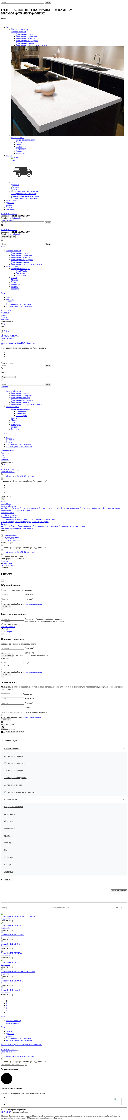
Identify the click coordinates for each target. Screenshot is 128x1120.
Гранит (19, 142)
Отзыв (26, 663)
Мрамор (19, 144)
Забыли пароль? (8, 627)
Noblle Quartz (21, 275)
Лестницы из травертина (26, 36)
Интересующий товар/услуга (37, 712)
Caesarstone (21, 273)
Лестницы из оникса (25, 43)
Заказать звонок (7, 220)
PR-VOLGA (6, 1112)
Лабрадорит (21, 149)
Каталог (9, 27)
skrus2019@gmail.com (26, 343)
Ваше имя (29, 594)
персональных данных (32, 604)
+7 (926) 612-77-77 (9, 214)
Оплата (14, 189)
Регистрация (6, 631)
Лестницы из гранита (25, 34)
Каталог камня (12, 200)
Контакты (10, 209)
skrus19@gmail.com (15, 218)
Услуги (9, 155)
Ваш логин (30, 619)
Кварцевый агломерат (25, 140)
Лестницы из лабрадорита (27, 41)
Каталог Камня (17, 138)
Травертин (20, 153)
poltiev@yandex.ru (8, 343)
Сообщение (28, 694)
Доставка (15, 185)
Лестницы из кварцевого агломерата (31, 45)
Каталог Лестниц (18, 32)
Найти (48, 2)
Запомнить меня (11, 624)
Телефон (29, 599)
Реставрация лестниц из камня (24, 198)
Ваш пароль (30, 622)
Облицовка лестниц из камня (23, 194)
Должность (29, 653)
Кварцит (19, 151)
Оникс (19, 146)
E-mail (27, 708)
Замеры (14, 160)
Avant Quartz (21, 271)
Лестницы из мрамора (25, 38)
